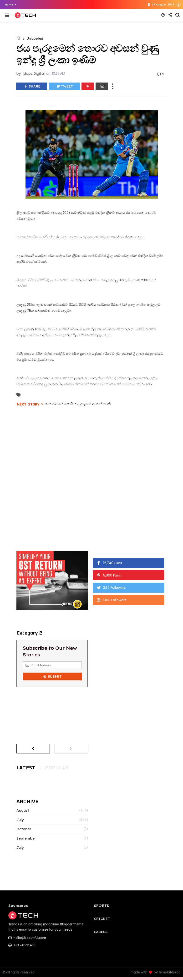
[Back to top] (171, 965)
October (23, 829)
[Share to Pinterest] (87, 86)
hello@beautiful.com (29, 938)
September (26, 838)
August (22, 810)
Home (9, 4)
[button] (9, 4)
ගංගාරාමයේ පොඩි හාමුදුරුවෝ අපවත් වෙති (78, 404)
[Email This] (102, 86)
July (20, 820)
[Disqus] (91, 478)
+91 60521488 (24, 945)
